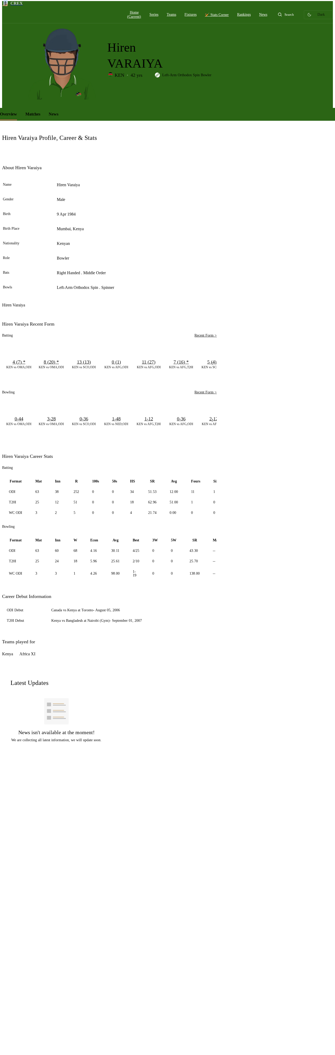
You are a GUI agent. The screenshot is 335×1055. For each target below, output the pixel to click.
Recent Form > (205, 335)
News (53, 114)
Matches (32, 114)
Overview (8, 114)
